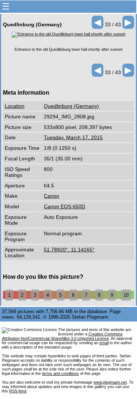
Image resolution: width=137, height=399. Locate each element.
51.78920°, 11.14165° (69, 249)
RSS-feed (17, 391)
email (104, 343)
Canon (51, 196)
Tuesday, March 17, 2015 (73, 137)
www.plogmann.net (110, 382)
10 (126, 295)
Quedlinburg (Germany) (71, 106)
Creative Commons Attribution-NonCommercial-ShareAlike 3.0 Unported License (62, 336)
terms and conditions (60, 373)
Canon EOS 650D (64, 206)
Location (14, 106)
